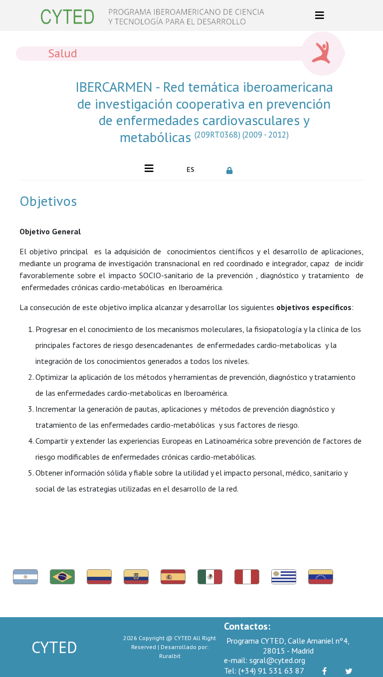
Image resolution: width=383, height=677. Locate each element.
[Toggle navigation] (320, 15)
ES (190, 169)
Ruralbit (170, 656)
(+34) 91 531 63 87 (264, 671)
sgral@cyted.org (264, 660)
